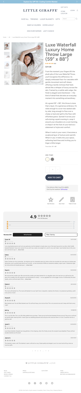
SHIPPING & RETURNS (29, 372)
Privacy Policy (49, 390)
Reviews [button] (8, 234)
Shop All (25, 19)
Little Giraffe (25, 390)
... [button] (20, 249)
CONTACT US (7, 376)
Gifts (58, 19)
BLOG (5, 370)
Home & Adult (48, 25)
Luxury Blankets (47, 19)
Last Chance (48, 31)
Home (4, 37)
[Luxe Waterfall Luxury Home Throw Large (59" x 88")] (27, 63)
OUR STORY (44, 370)
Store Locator (64, 12)
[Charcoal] (52, 159)
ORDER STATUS (64, 372)
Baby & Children (34, 25)
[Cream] (47, 159)
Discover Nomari (34, 31)
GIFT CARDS (7, 372)
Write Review (28, 234)
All (9, 37)
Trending (34, 19)
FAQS (61, 370)
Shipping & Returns (58, 390)
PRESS (24, 370)
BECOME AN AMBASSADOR (67, 374)
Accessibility (39, 390)
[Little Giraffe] (40, 10)
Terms (44, 390)
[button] (77, 2)
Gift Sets (64, 7)
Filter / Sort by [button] (50, 234)
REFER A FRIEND (8, 374)
